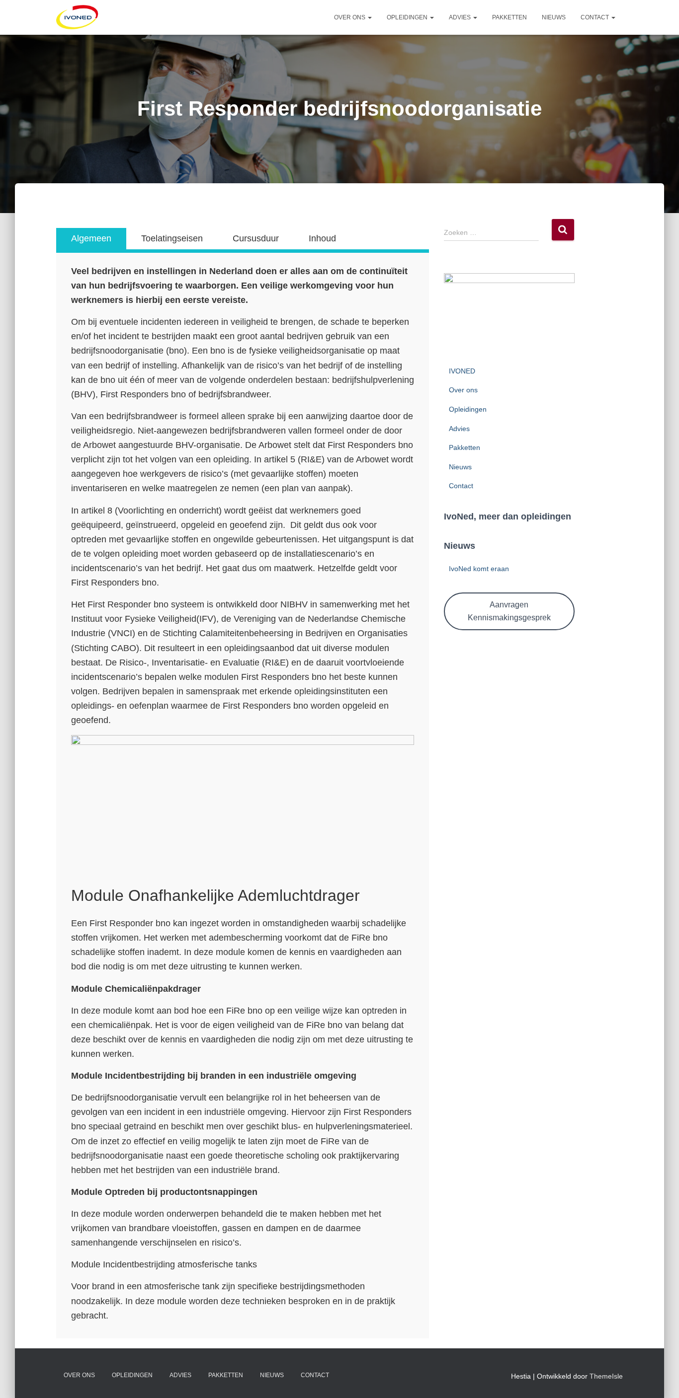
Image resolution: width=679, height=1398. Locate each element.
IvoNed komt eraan (479, 569)
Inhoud (322, 238)
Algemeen (91, 238)
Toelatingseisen (172, 238)
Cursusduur (256, 238)
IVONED (462, 371)
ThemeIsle (606, 1376)
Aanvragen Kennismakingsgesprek (509, 610)
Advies (460, 17)
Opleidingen (408, 17)
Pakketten (509, 17)
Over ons (350, 17)
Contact (595, 17)
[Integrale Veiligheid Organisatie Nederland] (78, 17)
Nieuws (554, 17)
